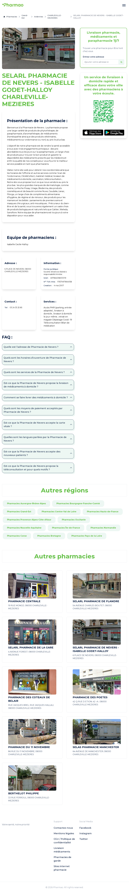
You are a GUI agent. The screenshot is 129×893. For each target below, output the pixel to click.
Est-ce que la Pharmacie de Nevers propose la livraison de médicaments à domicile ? (36, 385)
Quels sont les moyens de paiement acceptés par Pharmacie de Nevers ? (33, 410)
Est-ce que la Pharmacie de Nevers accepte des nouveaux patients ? (32, 453)
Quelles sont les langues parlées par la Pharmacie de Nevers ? (35, 439)
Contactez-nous (63, 828)
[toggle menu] (124, 5)
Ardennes (38, 17)
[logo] (12, 5)
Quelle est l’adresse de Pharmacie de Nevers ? (31, 347)
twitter (83, 839)
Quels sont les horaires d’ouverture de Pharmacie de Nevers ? (35, 359)
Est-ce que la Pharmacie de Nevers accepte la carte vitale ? (34, 424)
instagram (85, 833)
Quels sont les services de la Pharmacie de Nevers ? (34, 372)
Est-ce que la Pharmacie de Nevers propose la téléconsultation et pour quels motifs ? (31, 468)
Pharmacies (11, 17)
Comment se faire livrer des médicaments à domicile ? (36, 397)
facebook (85, 828)
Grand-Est (25, 16)
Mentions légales (64, 833)
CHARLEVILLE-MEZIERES (54, 16)
